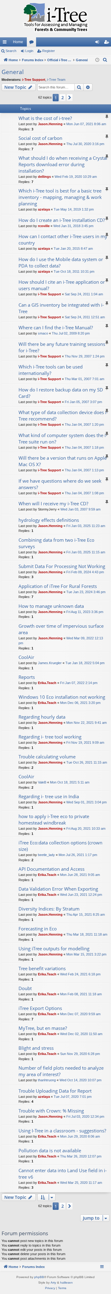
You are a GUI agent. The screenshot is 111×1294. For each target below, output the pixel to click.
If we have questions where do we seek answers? (59, 484)
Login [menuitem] (98, 43)
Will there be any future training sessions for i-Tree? (61, 347)
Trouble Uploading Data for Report (55, 1091)
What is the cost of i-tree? (45, 118)
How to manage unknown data (51, 606)
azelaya (44, 209)
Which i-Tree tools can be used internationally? (50, 370)
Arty (53, 1282)
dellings (44, 176)
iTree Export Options (40, 1008)
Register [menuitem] (107, 43)
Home (18, 42)
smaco (43, 333)
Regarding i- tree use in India (48, 796)
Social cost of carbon (40, 138)
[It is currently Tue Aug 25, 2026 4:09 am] (97, 60)
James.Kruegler (50, 663)
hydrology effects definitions (48, 520)
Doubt (25, 988)
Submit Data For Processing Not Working (61, 566)
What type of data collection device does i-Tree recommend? (63, 415)
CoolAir (26, 657)
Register (48, 51)
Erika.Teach (47, 683)
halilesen (66, 1282)
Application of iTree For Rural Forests (57, 586)
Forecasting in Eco (37, 929)
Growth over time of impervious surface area (61, 629)
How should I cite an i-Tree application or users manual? (61, 285)
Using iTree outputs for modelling (53, 948)
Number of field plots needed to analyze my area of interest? (61, 1071)
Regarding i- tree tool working (49, 737)
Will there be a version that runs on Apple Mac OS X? (62, 461)
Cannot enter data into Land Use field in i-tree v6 (62, 1173)
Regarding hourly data (41, 717)
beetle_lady (46, 855)
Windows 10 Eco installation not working (61, 697)
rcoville (44, 226)
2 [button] (62, 97)
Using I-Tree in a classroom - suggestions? (62, 1131)
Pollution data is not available (49, 1150)
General (13, 72)
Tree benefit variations (42, 968)
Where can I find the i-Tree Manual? (55, 327)
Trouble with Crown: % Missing (51, 1111)
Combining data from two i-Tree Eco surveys (56, 543)
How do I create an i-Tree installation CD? (61, 220)
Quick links (5, 43)
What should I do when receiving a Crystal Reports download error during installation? (62, 164)
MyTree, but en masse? (42, 1028)
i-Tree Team (56, 79)
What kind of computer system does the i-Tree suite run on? (62, 438)
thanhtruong (47, 1080)
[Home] (55, 18)
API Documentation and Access (51, 869)
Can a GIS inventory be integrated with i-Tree (61, 308)
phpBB (39, 1277)
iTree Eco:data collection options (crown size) (60, 846)
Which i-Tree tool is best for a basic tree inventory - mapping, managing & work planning (60, 197)
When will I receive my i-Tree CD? (53, 503)
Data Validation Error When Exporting (58, 889)
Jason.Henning (50, 124)
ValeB (42, 782)
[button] (70, 97)
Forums (32, 43)
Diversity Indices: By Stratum (49, 909)
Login (29, 51)
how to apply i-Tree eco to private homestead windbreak (53, 819)
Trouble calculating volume (47, 757)
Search (11, 51)
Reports (26, 677)
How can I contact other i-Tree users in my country (62, 239)
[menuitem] (105, 60)
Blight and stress (36, 1048)
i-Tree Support (33, 79)
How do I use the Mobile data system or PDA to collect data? (60, 262)
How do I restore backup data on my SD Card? (60, 393)
